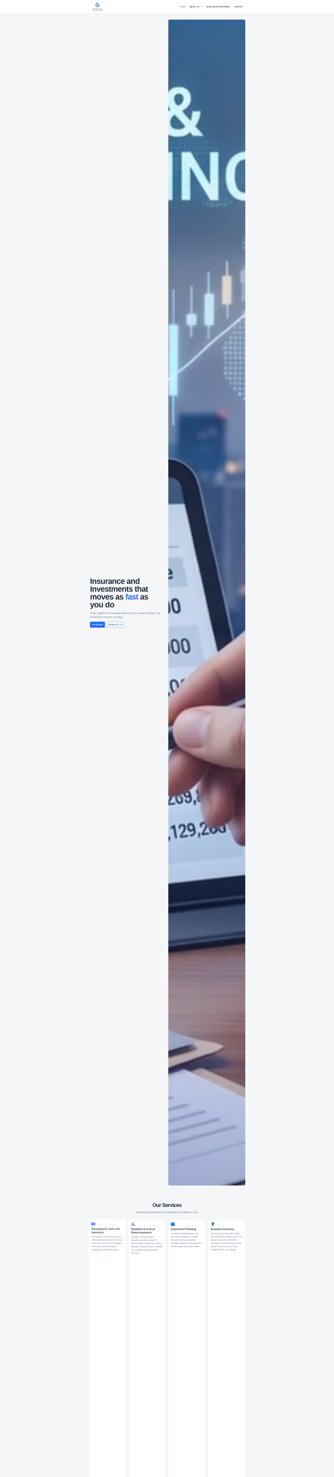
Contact (238, 6)
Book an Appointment (218, 6)
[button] (200, 7)
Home (183, 6)
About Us (194, 6)
